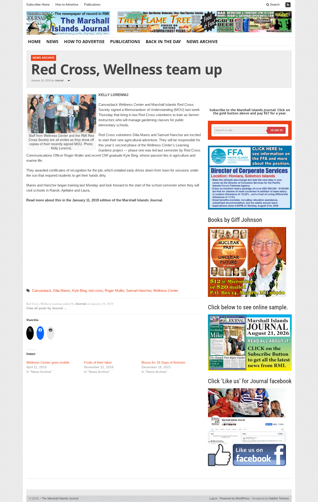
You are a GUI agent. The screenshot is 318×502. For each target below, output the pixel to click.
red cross (95, 290)
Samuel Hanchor (138, 290)
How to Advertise (66, 4)
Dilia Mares (61, 290)
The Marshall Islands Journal (59, 498)
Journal (59, 80)
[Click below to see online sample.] (250, 342)
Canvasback (41, 290)
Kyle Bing (79, 290)
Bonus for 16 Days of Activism (163, 362)
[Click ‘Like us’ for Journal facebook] (250, 427)
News (52, 41)
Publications (92, 4)
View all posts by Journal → (46, 308)
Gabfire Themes (279, 498)
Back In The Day (163, 41)
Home (34, 41)
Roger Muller (114, 290)
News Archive (202, 41)
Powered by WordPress (235, 498)
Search (274, 4)
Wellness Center (165, 290)
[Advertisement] (113, 245)
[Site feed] (288, 4)
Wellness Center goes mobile (47, 362)
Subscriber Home (38, 4)
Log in (213, 498)
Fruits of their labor (98, 362)
